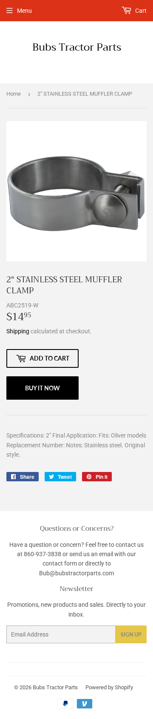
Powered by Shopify (109, 687)
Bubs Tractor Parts (76, 47)
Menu (24, 10)
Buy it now (42, 388)
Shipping (17, 331)
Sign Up (131, 634)
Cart (140, 10)
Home (13, 94)
